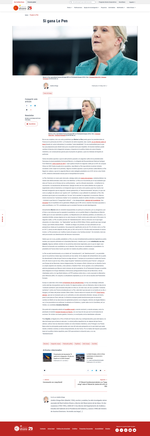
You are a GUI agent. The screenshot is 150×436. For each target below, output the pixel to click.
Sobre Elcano (130, 7)
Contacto (43, 428)
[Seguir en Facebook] (117, 430)
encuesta (45, 203)
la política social (70, 309)
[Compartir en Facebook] (26, 105)
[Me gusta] (44, 370)
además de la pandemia (92, 200)
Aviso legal (51, 428)
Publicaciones (78, 7)
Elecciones (46, 343)
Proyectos (104, 7)
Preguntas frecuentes (86, 428)
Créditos (74, 428)
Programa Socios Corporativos (107, 2)
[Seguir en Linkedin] (130, 430)
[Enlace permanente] (31, 110)
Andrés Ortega (54, 85)
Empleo (107, 428)
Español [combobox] (131, 2)
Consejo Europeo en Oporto (63, 312)
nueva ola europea (86, 178)
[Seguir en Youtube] (134, 430)
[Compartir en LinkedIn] (35, 105)
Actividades (111, 7)
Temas (69, 7)
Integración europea (56, 343)
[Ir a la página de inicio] (24, 7)
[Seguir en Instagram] (126, 430)
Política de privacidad (63, 428)
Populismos (77, 343)
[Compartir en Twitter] (31, 105)
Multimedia (120, 7)
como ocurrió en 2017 (59, 163)
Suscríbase (122, 2)
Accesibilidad (99, 428)
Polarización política (68, 343)
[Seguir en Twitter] (121, 430)
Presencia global (32, 2)
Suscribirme (32, 124)
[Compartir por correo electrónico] (26, 110)
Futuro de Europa (47, 93)
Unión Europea (86, 343)
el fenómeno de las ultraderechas (73, 282)
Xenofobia (94, 343)
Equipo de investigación (91, 7)
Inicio (26, 15)
